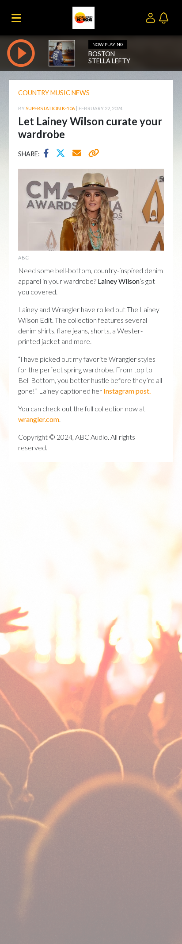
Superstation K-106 (50, 108)
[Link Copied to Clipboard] (92, 154)
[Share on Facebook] (48, 154)
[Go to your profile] (152, 17)
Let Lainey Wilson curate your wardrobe (90, 127)
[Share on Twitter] (62, 154)
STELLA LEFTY (109, 61)
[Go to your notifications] (165, 17)
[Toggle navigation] (16, 17)
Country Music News (54, 93)
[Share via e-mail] (77, 154)
